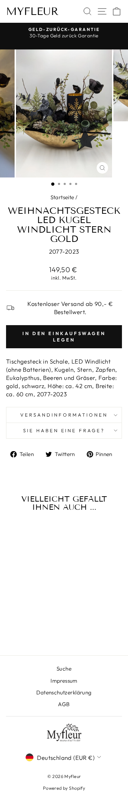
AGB (64, 704)
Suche (64, 668)
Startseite (62, 197)
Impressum (64, 680)
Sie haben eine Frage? (64, 430)
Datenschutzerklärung (63, 692)
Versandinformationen (64, 415)
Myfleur (32, 11)
